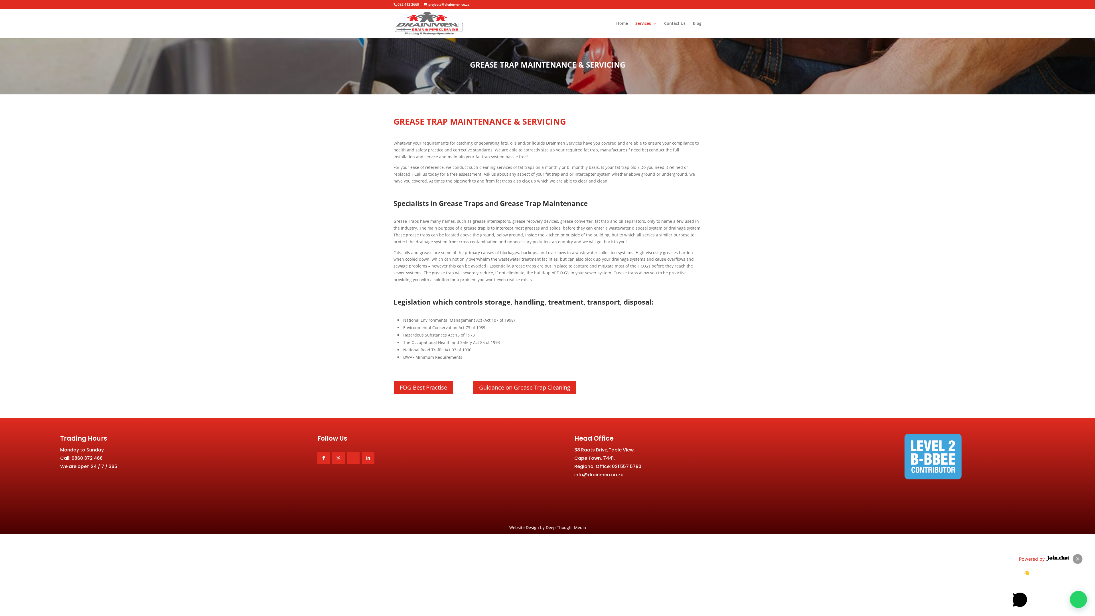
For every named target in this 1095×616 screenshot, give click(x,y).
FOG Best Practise (423, 387)
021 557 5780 (626, 466)
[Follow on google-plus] (353, 458)
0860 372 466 (87, 458)
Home (622, 23)
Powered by (1032, 559)
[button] (1078, 599)
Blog (697, 23)
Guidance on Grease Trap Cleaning (524, 387)
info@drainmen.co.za (599, 474)
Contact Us (675, 23)
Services (643, 23)
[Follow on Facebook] (323, 458)
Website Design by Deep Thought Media (547, 527)
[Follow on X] (338, 458)
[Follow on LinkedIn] (368, 458)
